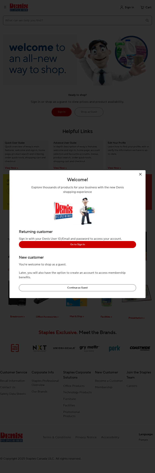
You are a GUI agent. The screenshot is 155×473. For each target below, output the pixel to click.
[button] (141, 174)
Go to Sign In (77, 244)
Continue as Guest (77, 287)
